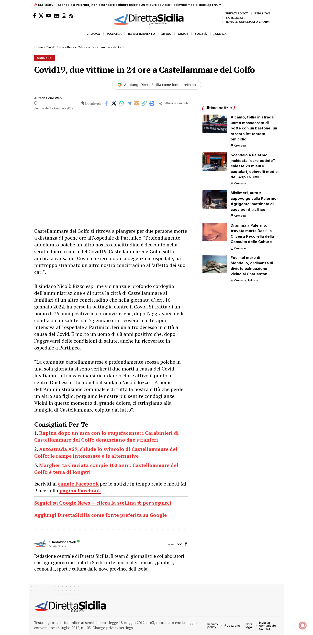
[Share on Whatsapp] (121, 103)
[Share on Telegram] (129, 103)
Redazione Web (50, 98)
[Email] (136, 103)
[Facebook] (34, 15)
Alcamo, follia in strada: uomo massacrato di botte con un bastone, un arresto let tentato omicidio (254, 128)
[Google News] (57, 15)
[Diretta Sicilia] (70, 606)
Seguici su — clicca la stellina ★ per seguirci (102, 502)
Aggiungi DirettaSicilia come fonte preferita (160, 84)
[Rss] (71, 15)
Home (38, 47)
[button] (276, 5)
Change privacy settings (112, 627)
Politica (253, 280)
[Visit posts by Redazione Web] (40, 544)
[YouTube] (49, 15)
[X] (41, 15)
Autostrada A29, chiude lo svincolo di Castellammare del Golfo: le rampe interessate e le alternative (105, 452)
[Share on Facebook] (106, 103)
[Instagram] (64, 15)
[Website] (179, 544)
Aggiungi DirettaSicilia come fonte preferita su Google (100, 515)
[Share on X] (114, 103)
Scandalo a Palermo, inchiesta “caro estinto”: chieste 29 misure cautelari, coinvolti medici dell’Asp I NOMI (140, 5)
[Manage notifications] (303, 625)
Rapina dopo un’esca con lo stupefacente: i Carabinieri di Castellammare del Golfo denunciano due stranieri (106, 436)
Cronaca (44, 57)
